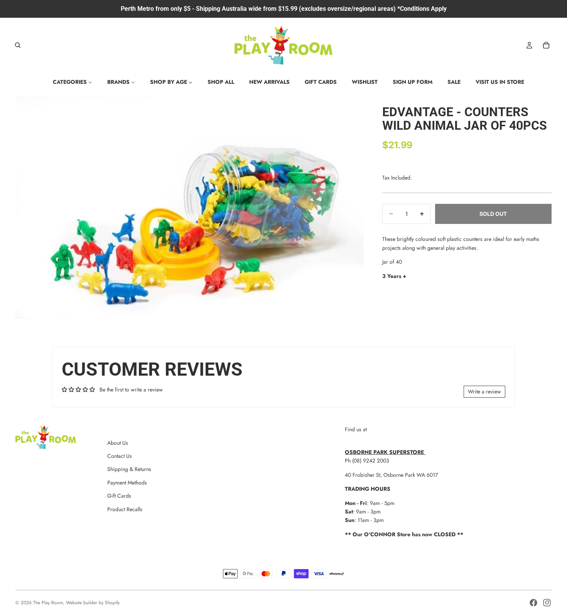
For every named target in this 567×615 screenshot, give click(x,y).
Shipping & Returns (129, 469)
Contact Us (119, 456)
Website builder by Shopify (93, 602)
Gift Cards (119, 496)
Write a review (484, 391)
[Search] (17, 45)
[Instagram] (547, 602)
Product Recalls (124, 509)
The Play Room (48, 602)
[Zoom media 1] (189, 207)
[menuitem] (72, 82)
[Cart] (546, 45)
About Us (117, 443)
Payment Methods (127, 482)
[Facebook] (533, 602)
